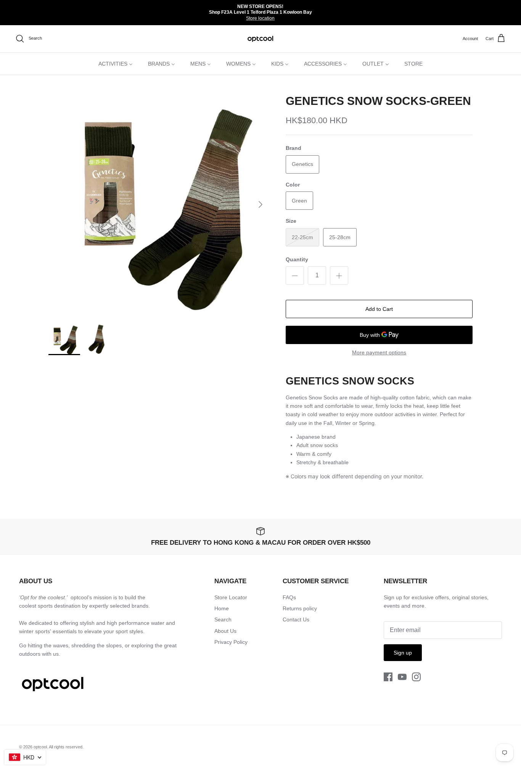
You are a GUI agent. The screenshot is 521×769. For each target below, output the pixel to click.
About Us (225, 631)
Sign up (403, 653)
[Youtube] (402, 676)
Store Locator (230, 597)
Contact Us (296, 619)
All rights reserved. (66, 747)
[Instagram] (416, 676)
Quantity (297, 259)
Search (223, 619)
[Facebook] (388, 676)
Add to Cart (379, 309)
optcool (40, 747)
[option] (158, 204)
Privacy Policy (231, 642)
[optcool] (260, 39)
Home (221, 608)
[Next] (260, 204)
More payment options (379, 352)
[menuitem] (115, 64)
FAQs (289, 597)
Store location (260, 18)
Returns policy (300, 608)
